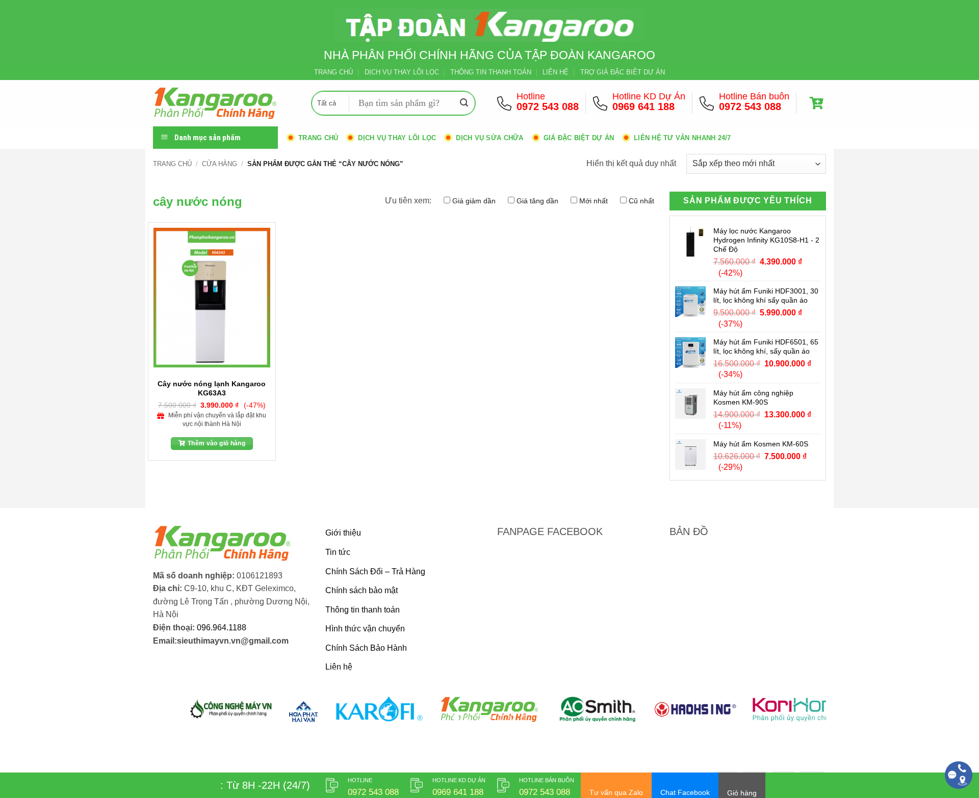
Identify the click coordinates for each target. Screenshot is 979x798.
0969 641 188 (643, 106)
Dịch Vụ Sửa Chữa (489, 138)
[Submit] (464, 103)
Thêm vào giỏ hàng (216, 443)
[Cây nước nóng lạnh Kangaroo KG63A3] (211, 297)
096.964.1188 (221, 627)
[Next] (799, 715)
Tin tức (337, 552)
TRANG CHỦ (333, 72)
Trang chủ (318, 138)
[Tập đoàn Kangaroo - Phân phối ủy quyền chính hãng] (224, 103)
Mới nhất (593, 201)
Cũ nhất (641, 201)
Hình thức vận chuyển (365, 628)
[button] (818, 103)
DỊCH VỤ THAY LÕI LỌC (402, 72)
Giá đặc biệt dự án (579, 138)
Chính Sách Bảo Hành (366, 648)
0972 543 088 (548, 106)
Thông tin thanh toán (362, 609)
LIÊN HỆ (556, 72)
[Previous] (179, 715)
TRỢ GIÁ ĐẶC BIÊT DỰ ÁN (622, 72)
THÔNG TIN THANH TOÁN (490, 72)
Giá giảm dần (474, 201)
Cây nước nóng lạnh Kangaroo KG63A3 (212, 388)
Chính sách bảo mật (361, 590)
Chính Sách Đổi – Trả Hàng (375, 571)
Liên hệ (338, 666)
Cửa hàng (219, 164)
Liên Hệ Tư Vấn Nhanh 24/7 (682, 138)
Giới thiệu (343, 532)
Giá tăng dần (537, 201)
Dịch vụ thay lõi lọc (397, 138)
